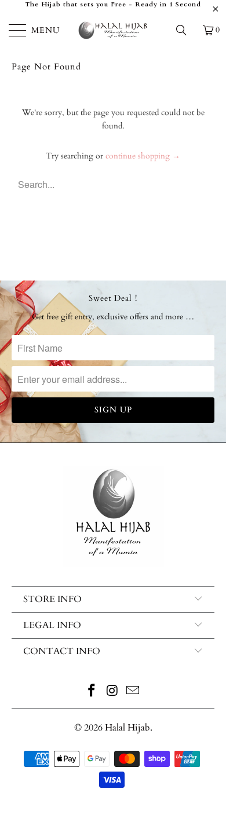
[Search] (185, 30)
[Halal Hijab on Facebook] (91, 692)
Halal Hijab (127, 727)
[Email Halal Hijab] (133, 692)
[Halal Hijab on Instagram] (112, 692)
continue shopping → (142, 155)
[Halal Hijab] (113, 30)
